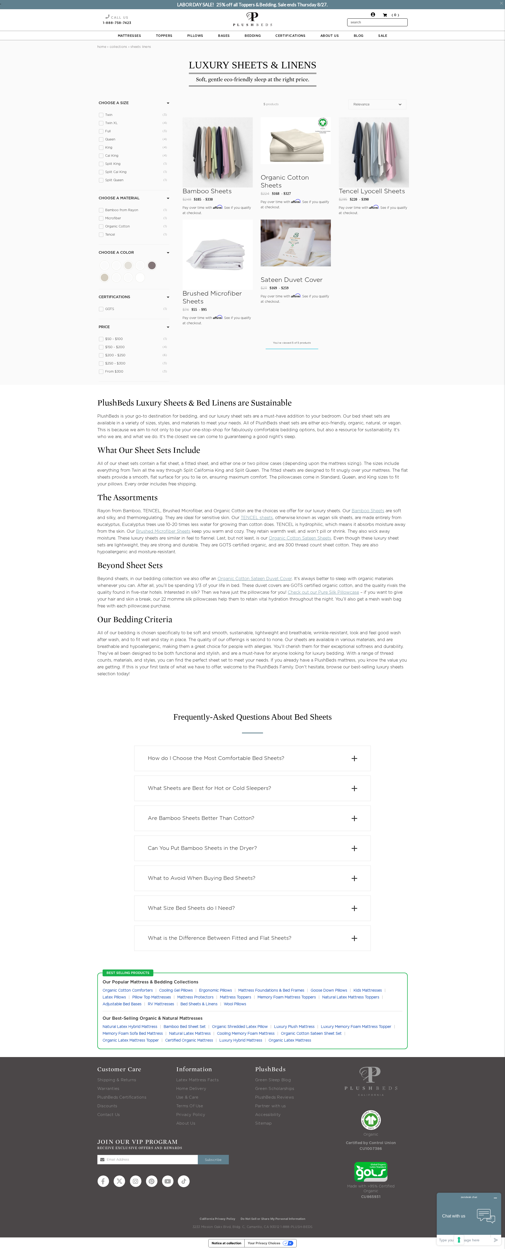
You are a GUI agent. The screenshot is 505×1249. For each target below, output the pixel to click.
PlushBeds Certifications (121, 1097)
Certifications (114, 297)
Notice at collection (226, 1243)
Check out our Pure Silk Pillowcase (323, 592)
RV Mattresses (161, 1004)
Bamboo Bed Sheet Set (185, 1027)
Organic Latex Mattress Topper (131, 1040)
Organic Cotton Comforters (128, 990)
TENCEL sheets (257, 518)
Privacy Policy (190, 1115)
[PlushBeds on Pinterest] (152, 1181)
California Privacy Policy (217, 1219)
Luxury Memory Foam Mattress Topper (356, 1027)
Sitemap (263, 1123)
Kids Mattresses (368, 990)
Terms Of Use (189, 1106)
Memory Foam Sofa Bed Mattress (133, 1033)
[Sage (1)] (116, 277)
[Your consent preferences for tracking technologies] (459, 1240)
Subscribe (213, 1159)
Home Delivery (191, 1089)
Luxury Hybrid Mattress (240, 1040)
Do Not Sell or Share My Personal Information (273, 1219)
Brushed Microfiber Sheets (163, 531)
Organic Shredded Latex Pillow (240, 1027)
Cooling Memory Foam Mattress (246, 1033)
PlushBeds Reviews (274, 1097)
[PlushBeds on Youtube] (168, 1181)
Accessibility (268, 1115)
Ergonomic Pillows (215, 990)
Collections (118, 46)
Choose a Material (119, 198)
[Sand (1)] (128, 277)
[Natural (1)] (104, 277)
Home (101, 46)
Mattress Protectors (195, 997)
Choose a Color (116, 253)
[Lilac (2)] (151, 265)
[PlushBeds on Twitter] (119, 1181)
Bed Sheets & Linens (199, 1004)
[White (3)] (140, 277)
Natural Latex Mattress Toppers (350, 997)
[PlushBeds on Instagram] (136, 1181)
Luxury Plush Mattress (294, 1027)
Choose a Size (114, 103)
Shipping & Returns (116, 1080)
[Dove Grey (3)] (116, 265)
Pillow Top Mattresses (151, 997)
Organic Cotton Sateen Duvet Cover (255, 579)
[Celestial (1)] (104, 265)
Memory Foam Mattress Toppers (286, 997)
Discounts (107, 1106)
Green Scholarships (274, 1089)
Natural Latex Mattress (190, 1033)
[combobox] (377, 22)
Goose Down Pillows (329, 990)
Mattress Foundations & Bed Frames (271, 990)
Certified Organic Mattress (189, 1040)
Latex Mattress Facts (197, 1080)
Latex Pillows (114, 997)
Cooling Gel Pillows (176, 990)
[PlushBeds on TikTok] (184, 1181)
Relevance (362, 104)
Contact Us (108, 1115)
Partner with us (270, 1106)
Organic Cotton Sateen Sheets (300, 538)
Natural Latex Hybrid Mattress (130, 1027)
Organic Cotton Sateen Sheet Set (311, 1033)
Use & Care (187, 1097)
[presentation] (252, 19)
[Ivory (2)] (128, 265)
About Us (185, 1123)
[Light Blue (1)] (140, 265)
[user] (373, 15)
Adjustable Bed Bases (122, 1004)
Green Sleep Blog (273, 1080)
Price (104, 327)
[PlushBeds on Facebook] (103, 1181)
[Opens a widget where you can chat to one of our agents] (469, 1219)
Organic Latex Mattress (290, 1040)
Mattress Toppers (235, 997)
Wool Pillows (235, 1004)
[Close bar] (501, 3)
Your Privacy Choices (264, 1243)
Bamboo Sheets (368, 511)
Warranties (108, 1089)
